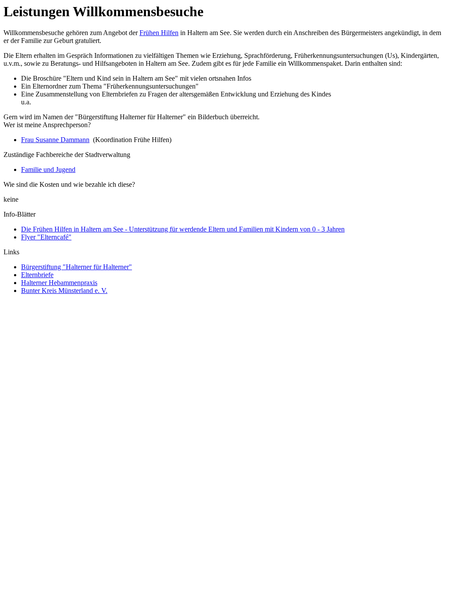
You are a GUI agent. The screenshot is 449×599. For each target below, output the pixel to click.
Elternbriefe (37, 274)
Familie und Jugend (48, 169)
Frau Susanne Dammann (55, 139)
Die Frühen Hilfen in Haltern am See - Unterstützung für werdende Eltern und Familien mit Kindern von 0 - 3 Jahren (183, 229)
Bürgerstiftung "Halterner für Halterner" (76, 267)
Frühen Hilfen (158, 32)
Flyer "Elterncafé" (46, 237)
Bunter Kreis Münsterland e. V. (64, 290)
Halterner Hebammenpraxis (59, 282)
